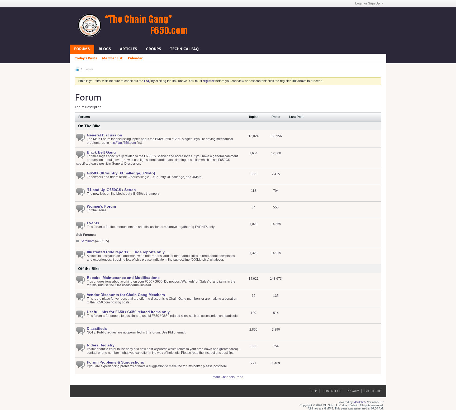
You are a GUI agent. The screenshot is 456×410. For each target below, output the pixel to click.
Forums (82, 49)
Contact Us (331, 391)
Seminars (87, 241)
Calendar (135, 58)
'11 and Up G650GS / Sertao (111, 190)
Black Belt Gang (101, 152)
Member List (112, 58)
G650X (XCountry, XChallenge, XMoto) (121, 173)
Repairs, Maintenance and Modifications (123, 277)
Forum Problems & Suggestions (115, 362)
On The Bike (89, 126)
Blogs (105, 49)
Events (93, 223)
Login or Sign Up (367, 3)
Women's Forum (101, 206)
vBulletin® (360, 402)
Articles (128, 49)
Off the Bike (88, 268)
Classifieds (97, 328)
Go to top (372, 391)
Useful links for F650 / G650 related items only (128, 312)
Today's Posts (86, 58)
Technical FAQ (184, 49)
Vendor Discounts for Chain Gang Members (126, 295)
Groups (153, 49)
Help (313, 391)
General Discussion (104, 135)
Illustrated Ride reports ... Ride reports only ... (128, 252)
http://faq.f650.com (123, 143)
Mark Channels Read (228, 377)
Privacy (353, 391)
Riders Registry (101, 345)
